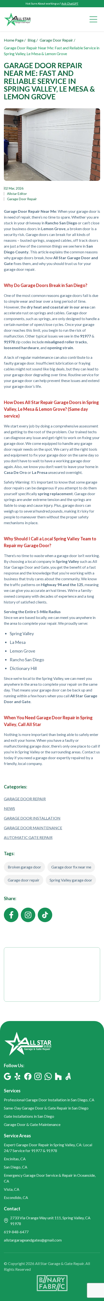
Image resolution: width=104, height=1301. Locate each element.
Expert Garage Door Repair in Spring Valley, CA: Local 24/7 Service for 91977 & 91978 (48, 1147)
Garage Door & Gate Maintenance (32, 1124)
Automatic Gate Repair (28, 837)
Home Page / (15, 40)
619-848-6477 (16, 1231)
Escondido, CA (16, 1197)
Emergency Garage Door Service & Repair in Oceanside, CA (50, 1178)
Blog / (33, 40)
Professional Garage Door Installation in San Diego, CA (49, 1099)
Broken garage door (24, 867)
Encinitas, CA (15, 1158)
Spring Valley (22, 633)
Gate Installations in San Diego (29, 1116)
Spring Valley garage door (71, 880)
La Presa (39, 472)
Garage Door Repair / (57, 40)
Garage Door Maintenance (33, 827)
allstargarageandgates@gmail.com (33, 1240)
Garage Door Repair (22, 199)
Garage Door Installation (32, 818)
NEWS (9, 808)
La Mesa (18, 642)
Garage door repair (23, 880)
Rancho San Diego (27, 659)
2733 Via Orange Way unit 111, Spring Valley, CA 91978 (50, 1220)
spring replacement (55, 493)
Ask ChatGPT (69, 3)
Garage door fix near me (71, 867)
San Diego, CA (15, 1167)
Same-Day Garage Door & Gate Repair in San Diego (46, 1108)
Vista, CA (11, 1189)
